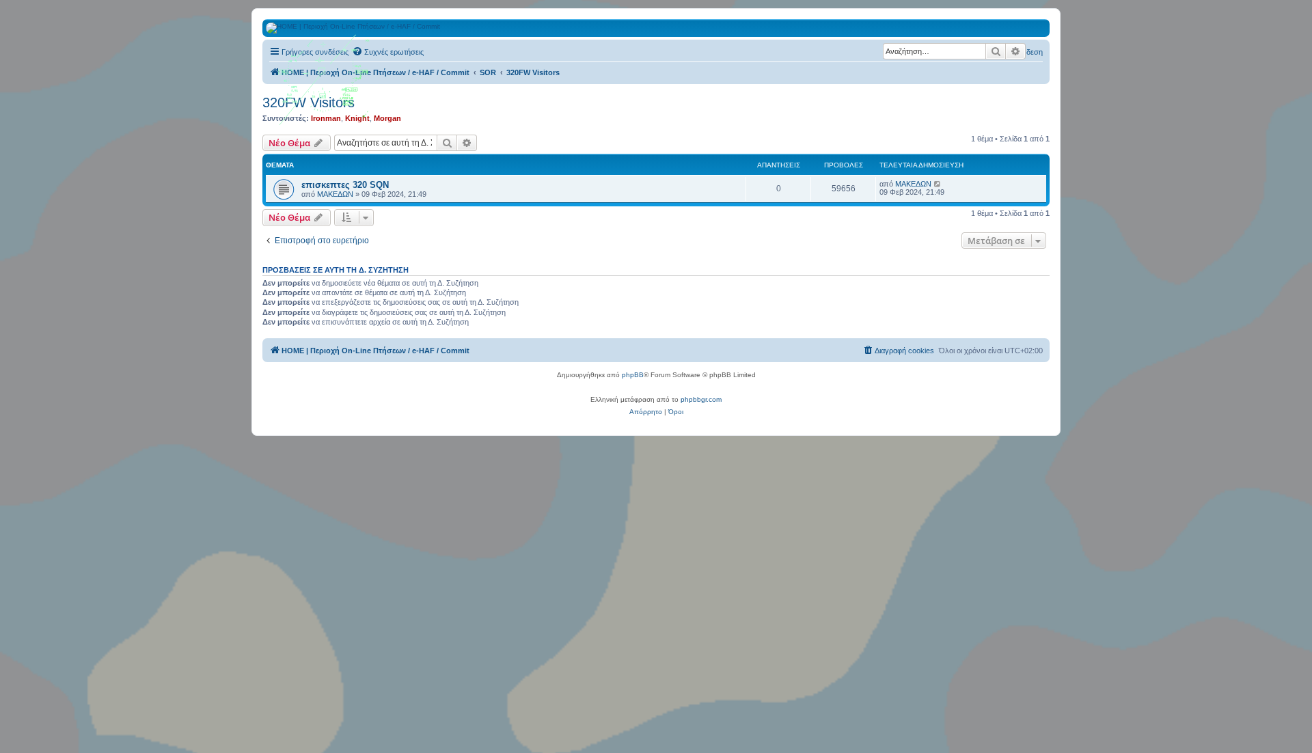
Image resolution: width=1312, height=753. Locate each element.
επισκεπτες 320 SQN (345, 185)
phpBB (633, 375)
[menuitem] (388, 52)
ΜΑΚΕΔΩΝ (335, 194)
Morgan (387, 118)
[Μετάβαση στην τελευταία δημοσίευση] (937, 184)
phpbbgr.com (701, 399)
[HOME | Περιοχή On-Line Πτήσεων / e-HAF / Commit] (324, 85)
